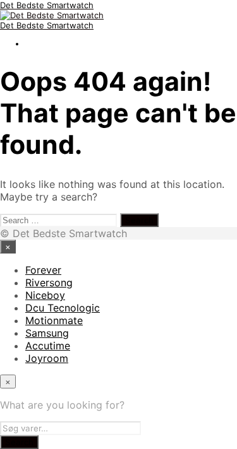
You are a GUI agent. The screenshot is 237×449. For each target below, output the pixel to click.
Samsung (47, 333)
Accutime (47, 345)
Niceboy (45, 295)
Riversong (49, 282)
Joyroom (46, 358)
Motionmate (54, 320)
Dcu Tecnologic (62, 307)
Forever (43, 270)
